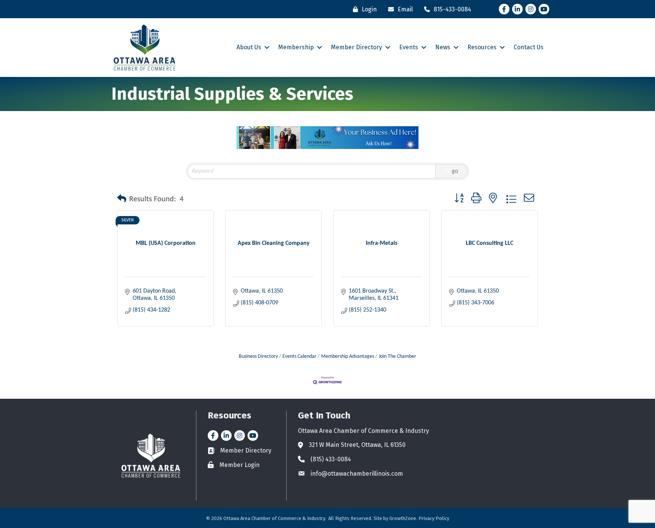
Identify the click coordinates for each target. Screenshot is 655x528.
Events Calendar (299, 356)
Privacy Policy (433, 518)
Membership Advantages (347, 356)
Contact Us (529, 47)
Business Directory (258, 356)
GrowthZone (402, 518)
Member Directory (356, 47)
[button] (121, 199)
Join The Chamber (397, 356)
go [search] (455, 171)
